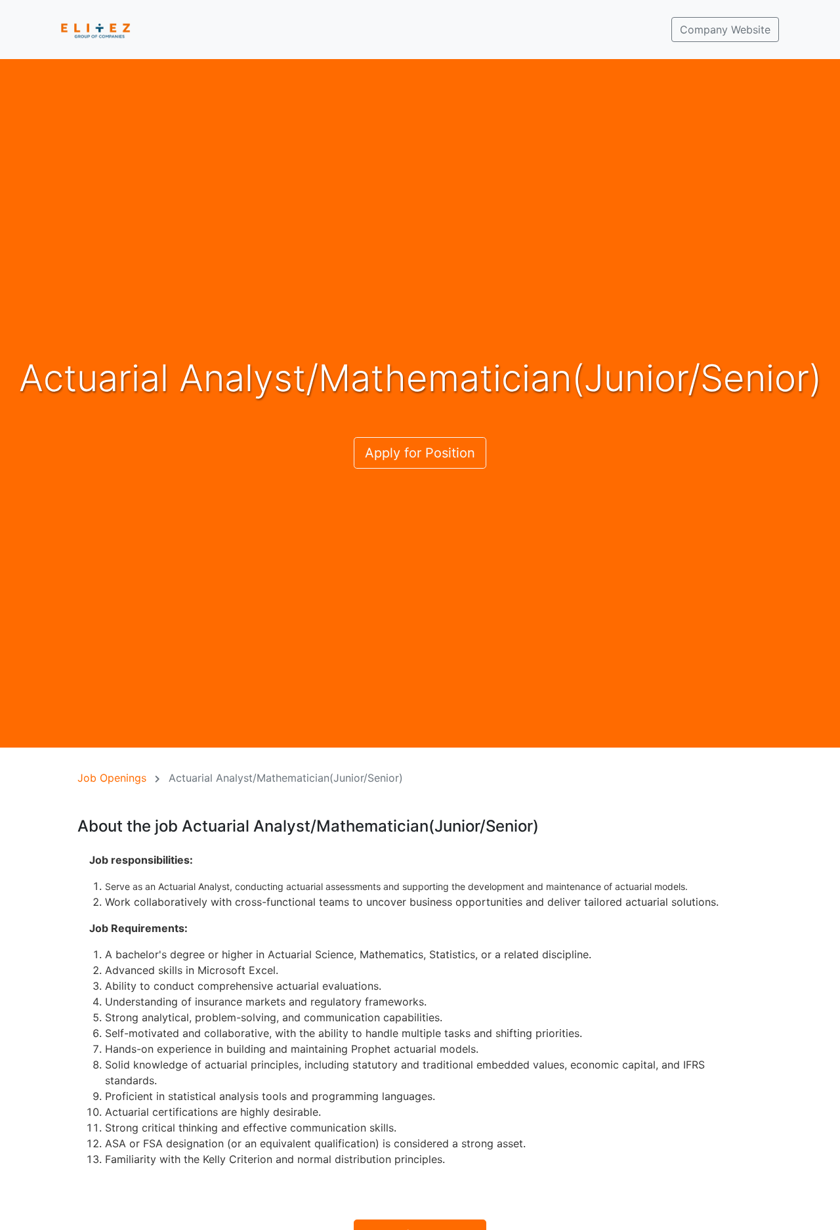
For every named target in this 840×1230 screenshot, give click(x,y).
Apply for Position (420, 453)
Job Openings (111, 777)
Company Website (725, 29)
